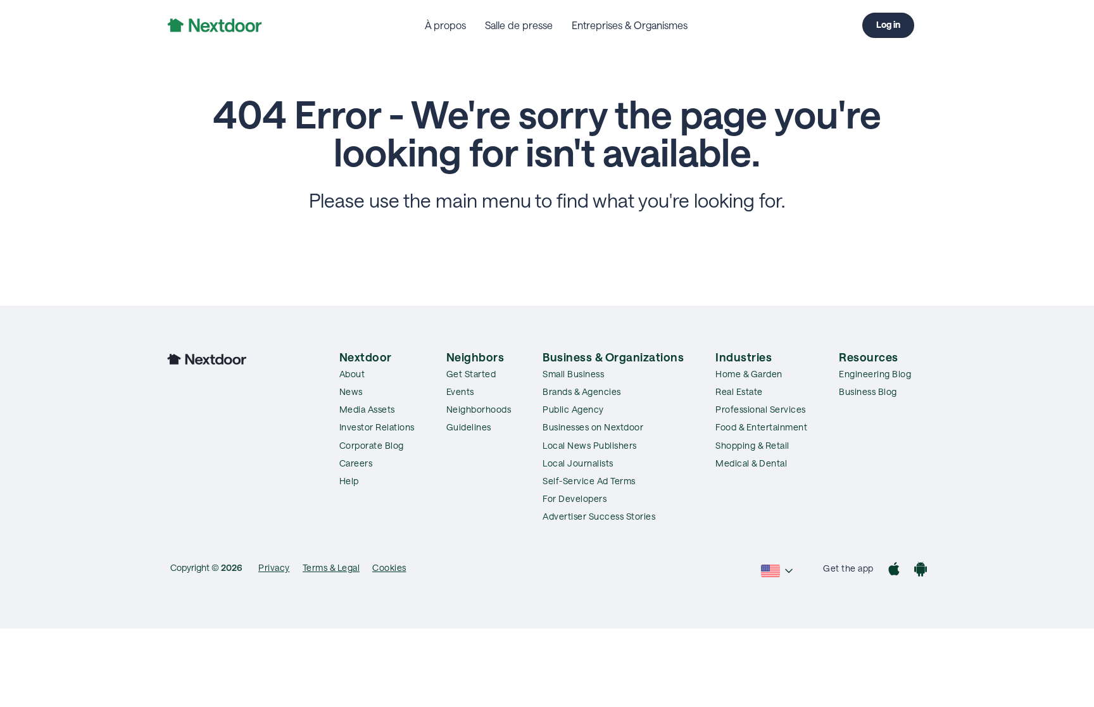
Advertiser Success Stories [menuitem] (599, 516)
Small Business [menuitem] (573, 373)
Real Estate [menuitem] (739, 391)
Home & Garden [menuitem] (749, 373)
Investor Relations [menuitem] (377, 427)
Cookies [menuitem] (389, 567)
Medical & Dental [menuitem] (751, 463)
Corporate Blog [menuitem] (371, 445)
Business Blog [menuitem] (868, 391)
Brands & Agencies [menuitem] (582, 391)
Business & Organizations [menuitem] (613, 357)
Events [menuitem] (460, 391)
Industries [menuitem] (743, 357)
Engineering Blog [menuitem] (875, 373)
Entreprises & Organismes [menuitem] (630, 25)
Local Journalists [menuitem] (578, 463)
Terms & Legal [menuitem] (331, 567)
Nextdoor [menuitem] (365, 357)
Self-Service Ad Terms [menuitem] (589, 480)
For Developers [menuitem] (575, 498)
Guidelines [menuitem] (468, 427)
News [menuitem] (351, 391)
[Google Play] (920, 570)
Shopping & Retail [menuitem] (752, 445)
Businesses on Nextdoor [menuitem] (593, 427)
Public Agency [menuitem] (573, 409)
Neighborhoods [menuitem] (479, 409)
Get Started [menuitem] (471, 373)
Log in (888, 24)
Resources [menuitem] (868, 357)
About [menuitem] (352, 373)
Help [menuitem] (349, 480)
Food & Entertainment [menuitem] (761, 427)
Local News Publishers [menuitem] (590, 445)
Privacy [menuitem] (274, 567)
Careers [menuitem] (356, 463)
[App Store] (894, 570)
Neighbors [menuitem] (475, 357)
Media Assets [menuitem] (367, 409)
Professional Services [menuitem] (760, 409)
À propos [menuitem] (445, 25)
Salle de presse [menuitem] (519, 25)
